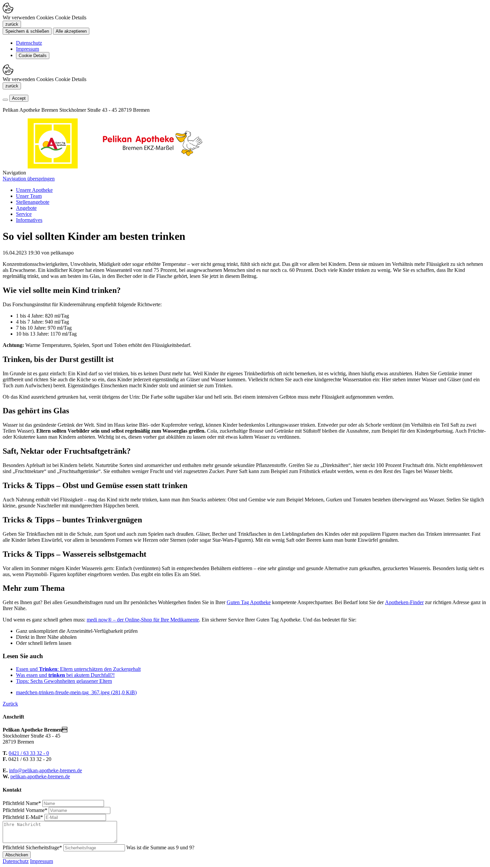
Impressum (27, 49)
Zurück (10, 704)
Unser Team (29, 196)
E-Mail (23, 817)
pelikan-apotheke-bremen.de (40, 776)
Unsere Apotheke (34, 190)
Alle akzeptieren (71, 31)
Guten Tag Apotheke (249, 602)
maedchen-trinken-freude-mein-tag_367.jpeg (76, 692)
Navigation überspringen (29, 178)
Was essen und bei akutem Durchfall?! (65, 675)
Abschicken (16, 854)
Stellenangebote (32, 202)
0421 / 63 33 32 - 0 (29, 753)
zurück (11, 24)
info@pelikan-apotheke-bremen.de (45, 770)
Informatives (29, 220)
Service (24, 214)
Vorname (25, 810)
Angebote (26, 208)
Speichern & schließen (27, 31)
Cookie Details (33, 55)
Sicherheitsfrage (32, 847)
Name (22, 803)
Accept (19, 98)
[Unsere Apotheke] (153, 166)
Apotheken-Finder (404, 602)
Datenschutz (29, 43)
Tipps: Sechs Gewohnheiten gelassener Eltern (64, 681)
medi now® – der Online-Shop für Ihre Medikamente (143, 619)
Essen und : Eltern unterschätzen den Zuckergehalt (78, 669)
